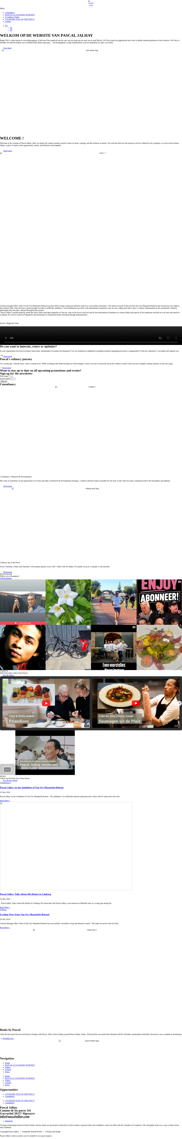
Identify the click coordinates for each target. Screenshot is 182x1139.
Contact (8, 21)
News (7, 1072)
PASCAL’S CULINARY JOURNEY (20, 15)
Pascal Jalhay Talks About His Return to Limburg (25, 894)
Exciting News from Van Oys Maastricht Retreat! (25, 914)
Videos (7, 1067)
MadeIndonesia (67, 1132)
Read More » (5, 801)
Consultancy (10, 13)
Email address (5, 379)
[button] (91, 8)
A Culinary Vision (12, 17)
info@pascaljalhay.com (14, 1116)
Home (7, 1063)
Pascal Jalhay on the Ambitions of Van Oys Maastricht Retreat (32, 787)
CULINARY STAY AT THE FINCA (20, 19)
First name (4, 376)
